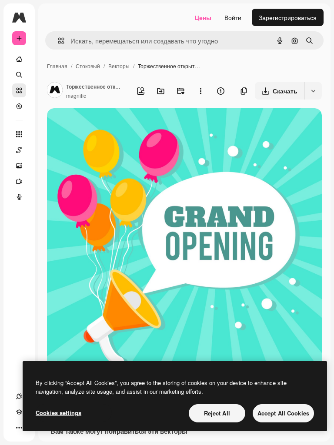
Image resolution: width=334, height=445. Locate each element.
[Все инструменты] (19, 134)
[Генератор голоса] (19, 197)
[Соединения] (19, 396)
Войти (232, 17)
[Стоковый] (19, 90)
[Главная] (19, 59)
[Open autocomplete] (58, 40)
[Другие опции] (200, 91)
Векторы (119, 66)
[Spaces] (19, 150)
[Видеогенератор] (19, 181)
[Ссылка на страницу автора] (55, 91)
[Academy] (19, 412)
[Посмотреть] (19, 106)
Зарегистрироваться (288, 17)
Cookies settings (58, 412)
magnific (76, 95)
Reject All (217, 413)
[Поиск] (19, 75)
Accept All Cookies (283, 413)
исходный (105, 125)
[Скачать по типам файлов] (313, 91)
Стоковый (88, 66)
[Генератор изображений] (19, 166)
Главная (57, 66)
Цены (203, 17)
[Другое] (19, 428)
